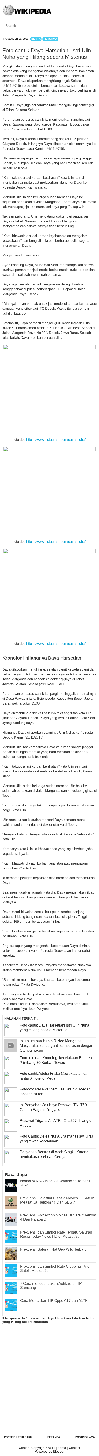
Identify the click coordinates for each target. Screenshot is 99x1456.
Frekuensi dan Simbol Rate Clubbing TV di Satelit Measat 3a (55, 1268)
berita (36, 38)
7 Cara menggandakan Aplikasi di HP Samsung (51, 1286)
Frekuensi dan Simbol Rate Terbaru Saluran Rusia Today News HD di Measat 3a (56, 1234)
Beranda (53, 1437)
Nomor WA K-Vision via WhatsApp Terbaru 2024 (55, 1183)
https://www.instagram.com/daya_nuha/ (56, 439)
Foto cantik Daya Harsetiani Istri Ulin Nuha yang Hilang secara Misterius (54, 1027)
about (62, 1448)
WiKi (52, 1448)
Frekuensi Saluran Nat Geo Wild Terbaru (53, 1249)
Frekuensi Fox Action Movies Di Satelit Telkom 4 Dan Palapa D (58, 1217)
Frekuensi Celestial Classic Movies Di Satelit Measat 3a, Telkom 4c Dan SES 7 (57, 1200)
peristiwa (50, 38)
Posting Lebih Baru (18, 1437)
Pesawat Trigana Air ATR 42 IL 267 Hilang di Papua (56, 1123)
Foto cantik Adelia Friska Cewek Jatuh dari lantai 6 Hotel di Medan (55, 1076)
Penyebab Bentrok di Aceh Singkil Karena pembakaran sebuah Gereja (54, 1154)
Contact (74, 1448)
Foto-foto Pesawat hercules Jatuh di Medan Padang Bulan (55, 1091)
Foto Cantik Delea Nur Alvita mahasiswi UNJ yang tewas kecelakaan (56, 1138)
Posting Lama (85, 1437)
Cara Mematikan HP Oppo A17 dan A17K (54, 1301)
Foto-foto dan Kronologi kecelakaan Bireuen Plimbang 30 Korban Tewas (56, 1060)
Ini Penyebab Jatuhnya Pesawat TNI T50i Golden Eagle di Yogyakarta (54, 1107)
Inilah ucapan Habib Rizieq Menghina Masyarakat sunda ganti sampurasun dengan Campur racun (56, 1046)
